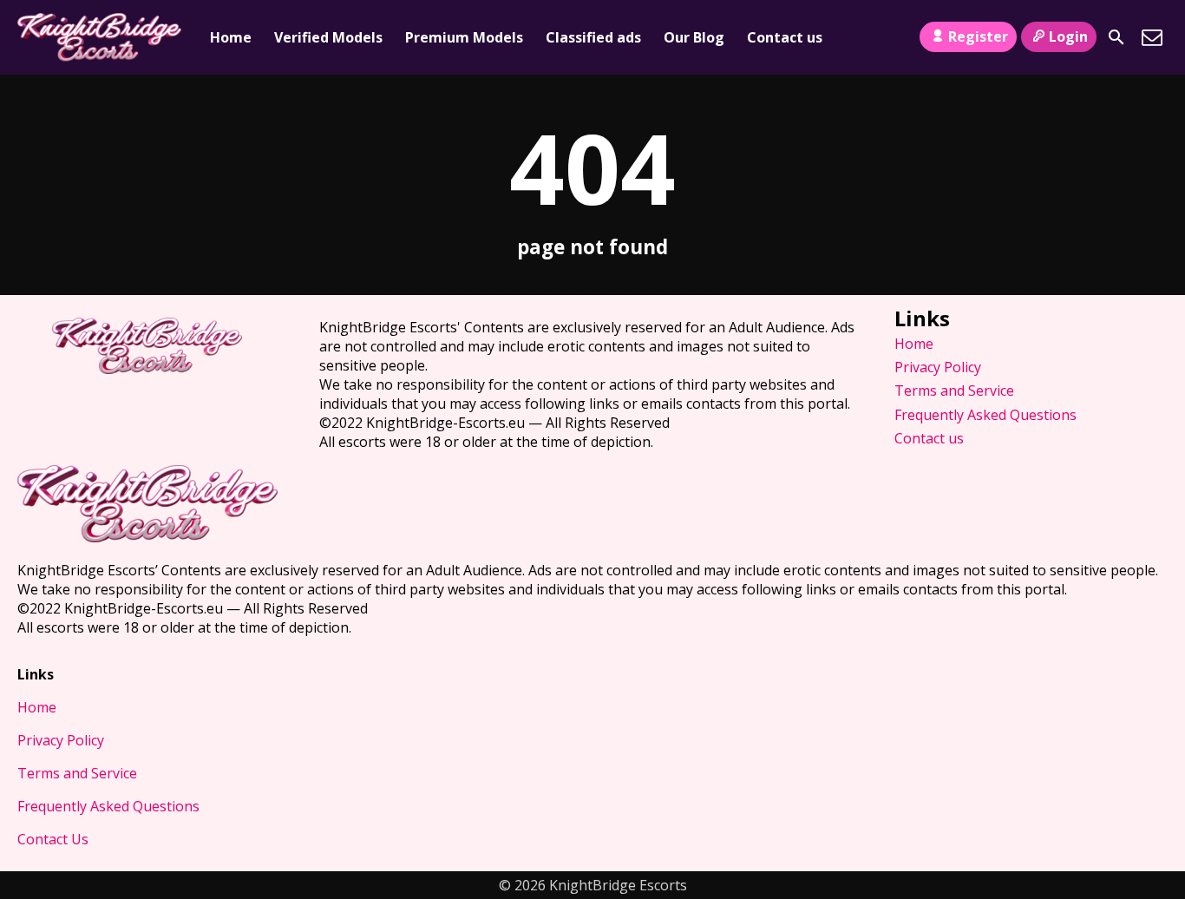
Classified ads (593, 37)
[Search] (1116, 37)
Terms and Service (954, 390)
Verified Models (328, 37)
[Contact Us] (1152, 37)
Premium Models (464, 37)
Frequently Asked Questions (985, 414)
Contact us (784, 37)
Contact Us (52, 839)
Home (231, 37)
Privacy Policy (937, 367)
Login (1068, 36)
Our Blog (694, 37)
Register (978, 36)
